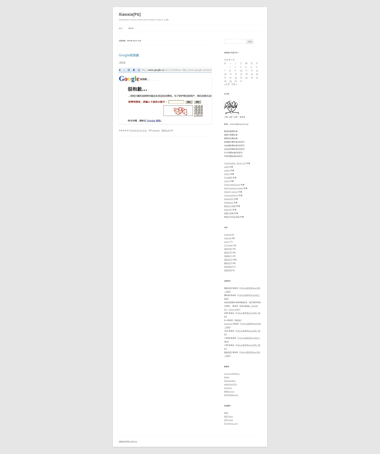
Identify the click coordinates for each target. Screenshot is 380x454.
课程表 (131, 28)
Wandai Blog (229, 380)
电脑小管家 (229, 213)
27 (257, 77)
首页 (120, 28)
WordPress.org (231, 423)
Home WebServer (232, 184)
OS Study (228, 245)
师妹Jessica (229, 391)
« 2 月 (227, 83)
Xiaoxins (228, 388)
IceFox (227, 174)
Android (227, 234)
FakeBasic (228, 202)
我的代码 (228, 249)
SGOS (226, 181)
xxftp (226, 166)
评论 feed (228, 420)
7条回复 (122, 62)
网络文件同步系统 (232, 216)
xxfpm (227, 170)
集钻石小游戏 (230, 206)
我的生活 (165, 130)
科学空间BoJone (231, 395)
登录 (226, 413)
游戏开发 (228, 270)
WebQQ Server (231, 191)
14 (225, 74)
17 (241, 74)
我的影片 (228, 256)
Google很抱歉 (129, 55)
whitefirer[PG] (230, 384)
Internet (156, 130)
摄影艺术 (228, 263)
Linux (226, 241)
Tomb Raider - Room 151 (235, 163)
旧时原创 (228, 266)
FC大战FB (228, 177)
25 (246, 77)
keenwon (228, 323)
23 (236, 77)
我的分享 (228, 252)
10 (241, 70)
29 (230, 81)
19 (252, 74)
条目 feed (228, 416)
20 (257, 74)
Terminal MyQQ (231, 195)
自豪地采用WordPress (128, 441)
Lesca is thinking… (232, 373)
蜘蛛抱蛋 (228, 288)
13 (257, 70)
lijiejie (226, 377)
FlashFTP (228, 209)
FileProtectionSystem (233, 188)
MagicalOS (229, 199)
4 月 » (234, 83)
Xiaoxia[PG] (130, 14)
